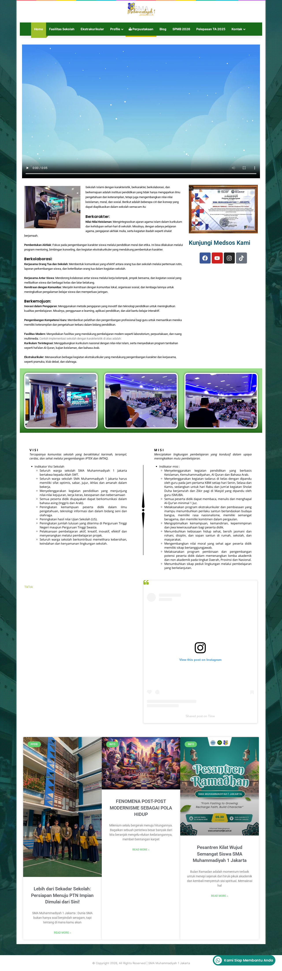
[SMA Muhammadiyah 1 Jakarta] (141, 9)
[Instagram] (229, 258)
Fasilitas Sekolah (61, 29)
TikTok (28, 587)
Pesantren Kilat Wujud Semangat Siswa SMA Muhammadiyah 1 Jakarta (220, 854)
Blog (163, 29)
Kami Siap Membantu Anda (248, 960)
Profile (115, 29)
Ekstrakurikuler (92, 29)
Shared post (194, 716)
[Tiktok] (241, 258)
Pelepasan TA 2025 (210, 29)
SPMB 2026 (181, 29)
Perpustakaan (142, 29)
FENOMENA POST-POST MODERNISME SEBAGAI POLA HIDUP (141, 808)
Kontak (237, 29)
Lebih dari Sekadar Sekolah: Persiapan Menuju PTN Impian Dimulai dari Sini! (62, 895)
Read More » (62, 932)
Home (38, 29)
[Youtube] (217, 258)
